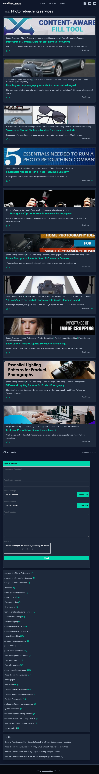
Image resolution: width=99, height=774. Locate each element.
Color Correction (11, 602)
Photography (22, 81)
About (62, 3)
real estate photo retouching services (20, 718)
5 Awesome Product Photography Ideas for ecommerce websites (41, 130)
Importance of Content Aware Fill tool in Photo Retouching (38, 41)
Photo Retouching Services (72, 38)
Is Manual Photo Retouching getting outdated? (31, 430)
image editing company (14, 626)
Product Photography (82, 126)
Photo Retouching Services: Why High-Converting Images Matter (32, 751)
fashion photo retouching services (18, 612)
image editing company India (16, 631)
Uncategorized (10, 728)
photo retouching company (49, 38)
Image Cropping (12, 38)
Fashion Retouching (12, 616)
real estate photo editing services (18, 713)
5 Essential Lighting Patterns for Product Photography (35, 385)
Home (42, 3)
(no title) (8, 737)
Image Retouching (28, 338)
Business (8, 587)
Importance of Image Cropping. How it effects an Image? (36, 343)
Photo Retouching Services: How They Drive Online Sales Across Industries (36, 747)
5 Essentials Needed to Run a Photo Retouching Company (37, 171)
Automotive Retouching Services (47, 80)
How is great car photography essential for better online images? (41, 85)
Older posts (9, 452)
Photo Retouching (28, 38)
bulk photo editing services (15, 582)
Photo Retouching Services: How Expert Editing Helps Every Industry (33, 756)
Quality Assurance (12, 708)
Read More (86, 50)
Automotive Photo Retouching (19, 80)
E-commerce (11, 126)
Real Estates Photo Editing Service (19, 723)
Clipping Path (10, 597)
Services (52, 3)
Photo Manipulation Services (16, 655)
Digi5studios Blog (46, 771)
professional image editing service (18, 704)
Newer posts (88, 452)
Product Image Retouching (65, 338)
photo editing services (72, 80)
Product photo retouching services (57, 126)
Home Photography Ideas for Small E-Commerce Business (37, 258)
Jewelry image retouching (15, 641)
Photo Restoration (12, 660)
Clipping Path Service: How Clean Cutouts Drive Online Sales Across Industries (37, 742)
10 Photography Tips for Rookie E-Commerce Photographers (39, 213)
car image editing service (14, 592)
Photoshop (9, 684)
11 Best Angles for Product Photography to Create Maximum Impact (43, 300)
